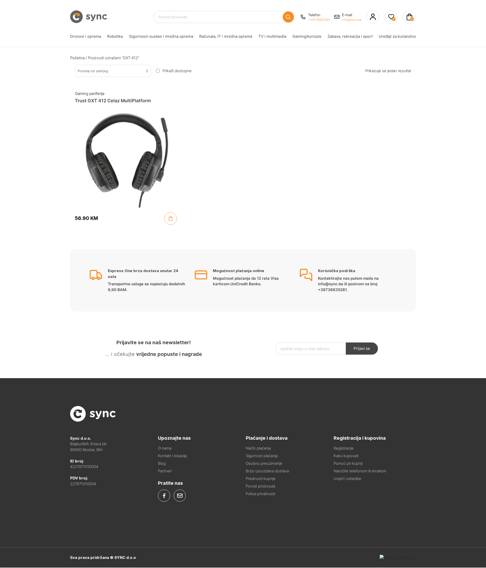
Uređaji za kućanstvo (397, 36)
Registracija (343, 448)
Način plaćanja (258, 448)
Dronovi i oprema (85, 36)
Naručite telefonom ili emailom (360, 471)
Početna (77, 57)
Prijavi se (362, 348)
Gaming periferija (89, 93)
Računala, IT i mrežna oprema (225, 36)
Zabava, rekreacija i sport (350, 36)
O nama (164, 448)
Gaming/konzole (306, 36)
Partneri (165, 471)
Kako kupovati (346, 455)
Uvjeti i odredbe (347, 478)
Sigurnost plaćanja (262, 455)
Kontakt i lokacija (172, 455)
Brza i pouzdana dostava (267, 471)
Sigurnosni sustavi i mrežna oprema (161, 36)
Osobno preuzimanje (264, 463)
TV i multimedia (272, 36)
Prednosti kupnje (260, 478)
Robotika (115, 36)
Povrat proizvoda (260, 486)
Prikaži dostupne (177, 71)
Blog (162, 463)
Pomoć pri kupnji (348, 463)
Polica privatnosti (260, 493)
